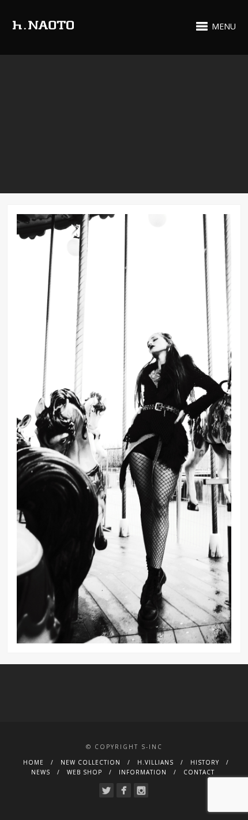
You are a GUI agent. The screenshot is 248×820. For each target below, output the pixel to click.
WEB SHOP (84, 772)
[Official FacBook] (124, 790)
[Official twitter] (106, 790)
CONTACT (199, 772)
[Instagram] (141, 790)
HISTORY (204, 762)
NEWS (40, 772)
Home (33, 762)
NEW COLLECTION (91, 762)
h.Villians (155, 762)
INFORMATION (143, 772)
